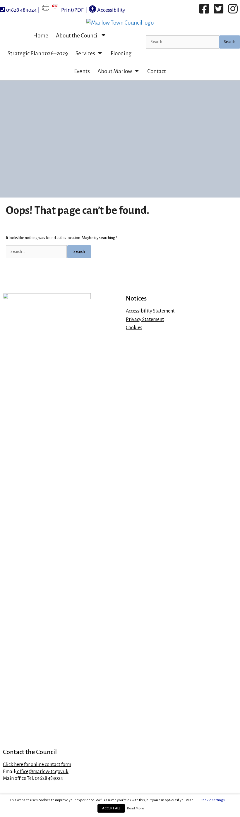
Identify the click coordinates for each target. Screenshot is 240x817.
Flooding (121, 53)
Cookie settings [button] (213, 800)
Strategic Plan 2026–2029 (38, 53)
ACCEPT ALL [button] (111, 808)
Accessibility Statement (150, 311)
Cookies (134, 327)
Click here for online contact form (37, 764)
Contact (156, 71)
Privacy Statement (145, 319)
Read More (135, 808)
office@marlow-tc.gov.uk (42, 771)
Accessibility (110, 10)
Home (40, 35)
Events (82, 71)
